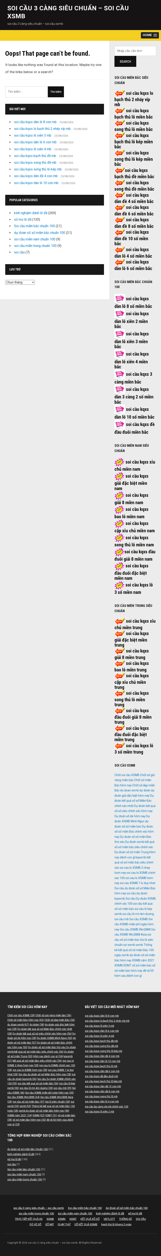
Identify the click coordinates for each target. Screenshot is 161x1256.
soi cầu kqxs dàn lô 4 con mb (102, 1101)
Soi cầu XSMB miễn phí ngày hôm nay (134, 924)
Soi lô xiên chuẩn (57, 1101)
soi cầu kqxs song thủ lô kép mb (38, 169)
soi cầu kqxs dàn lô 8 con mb (35, 122)
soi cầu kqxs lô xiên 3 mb (32, 135)
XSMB (50, 1218)
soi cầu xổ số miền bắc (28, 1101)
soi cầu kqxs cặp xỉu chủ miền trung (131, 681)
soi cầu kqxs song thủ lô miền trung (131, 699)
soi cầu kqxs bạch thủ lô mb (101, 1066)
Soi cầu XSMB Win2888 (135, 929)
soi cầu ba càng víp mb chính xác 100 (106, 1106)
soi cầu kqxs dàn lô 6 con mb (35, 142)
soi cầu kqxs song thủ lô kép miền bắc (133, 158)
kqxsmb (141, 857)
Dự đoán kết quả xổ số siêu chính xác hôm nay (42, 1033)
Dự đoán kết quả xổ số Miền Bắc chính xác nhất (134, 801)
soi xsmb (129, 944)
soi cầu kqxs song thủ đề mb (35, 163)
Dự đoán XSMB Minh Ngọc (54, 1038)
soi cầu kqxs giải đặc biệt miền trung (131, 639)
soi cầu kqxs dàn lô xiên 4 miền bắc (131, 360)
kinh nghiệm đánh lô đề (30, 213)
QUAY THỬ (64, 1224)
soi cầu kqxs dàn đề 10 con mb (103, 1086)
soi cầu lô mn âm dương (138, 914)
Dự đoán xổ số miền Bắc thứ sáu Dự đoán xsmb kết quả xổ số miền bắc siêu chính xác (134, 842)
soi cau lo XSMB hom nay (30, 1070)
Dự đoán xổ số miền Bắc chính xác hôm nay (134, 831)
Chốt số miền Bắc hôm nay (25, 1020)
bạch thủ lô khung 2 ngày (116, 1224)
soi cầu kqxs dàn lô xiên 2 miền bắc (131, 320)
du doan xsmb (129, 790)
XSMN (118, 965)
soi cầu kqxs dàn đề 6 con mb (102, 1071)
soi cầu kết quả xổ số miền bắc (38, 1083)
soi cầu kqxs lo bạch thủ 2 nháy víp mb (42, 129)
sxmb (139, 944)
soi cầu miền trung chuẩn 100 (35, 246)
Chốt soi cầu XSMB (126, 775)
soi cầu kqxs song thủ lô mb (101, 1096)
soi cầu (19, 252)
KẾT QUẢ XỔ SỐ (90, 1218)
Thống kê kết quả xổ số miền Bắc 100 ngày (134, 950)
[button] (150, 35)
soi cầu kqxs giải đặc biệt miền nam (131, 482)
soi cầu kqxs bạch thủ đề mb (35, 156)
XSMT (127, 965)
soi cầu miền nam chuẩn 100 (34, 239)
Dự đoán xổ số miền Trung (131, 852)
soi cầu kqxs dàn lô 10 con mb (36, 183)
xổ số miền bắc (142, 965)
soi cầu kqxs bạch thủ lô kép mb (103, 1081)
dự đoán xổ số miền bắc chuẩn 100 (39, 233)
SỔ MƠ (49, 1224)
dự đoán (144, 790)
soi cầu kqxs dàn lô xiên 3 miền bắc (131, 340)
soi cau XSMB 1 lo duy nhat (137, 883)
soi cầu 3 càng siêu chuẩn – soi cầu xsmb (38, 1208)
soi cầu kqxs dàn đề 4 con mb (36, 176)
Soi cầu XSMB (138, 919)
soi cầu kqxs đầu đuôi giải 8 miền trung (133, 716)
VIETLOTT (109, 1218)
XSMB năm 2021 (143, 960)
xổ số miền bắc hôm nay (29, 1119)
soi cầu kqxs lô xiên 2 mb (99, 1111)
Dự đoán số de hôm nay (129, 816)
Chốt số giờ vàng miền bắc (53, 1015)
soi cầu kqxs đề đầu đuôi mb (101, 1076)
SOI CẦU (141, 1218)
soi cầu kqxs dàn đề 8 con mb (102, 1091)
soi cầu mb (121, 919)
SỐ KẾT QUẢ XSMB (85, 1224)
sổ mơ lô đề (22, 219)
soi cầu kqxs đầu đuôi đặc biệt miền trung (131, 734)
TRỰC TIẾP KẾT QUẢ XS (29, 1218)
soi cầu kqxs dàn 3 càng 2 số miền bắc (133, 396)
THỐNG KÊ (125, 1218)
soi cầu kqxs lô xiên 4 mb (32, 149)
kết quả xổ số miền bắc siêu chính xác (133, 862)
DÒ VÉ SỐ (35, 1224)
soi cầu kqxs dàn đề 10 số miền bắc (131, 237)
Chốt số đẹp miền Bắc (59, 1020)
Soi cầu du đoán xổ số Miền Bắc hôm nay (44, 1074)
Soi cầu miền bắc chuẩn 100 (34, 226)
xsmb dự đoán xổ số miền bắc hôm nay (44, 1110)
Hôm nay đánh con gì (48, 1056)
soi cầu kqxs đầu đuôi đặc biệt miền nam (131, 572)
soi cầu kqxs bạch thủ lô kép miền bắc (133, 141)
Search (125, 61)
